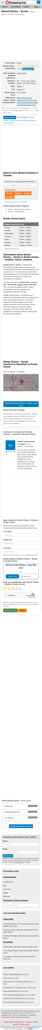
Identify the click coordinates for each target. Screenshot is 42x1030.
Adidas (5, 893)
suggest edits (17, 110)
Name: (5, 841)
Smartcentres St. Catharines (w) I (19, 987)
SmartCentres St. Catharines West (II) (19, 982)
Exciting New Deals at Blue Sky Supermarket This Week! (21, 937)
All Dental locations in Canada (15, 202)
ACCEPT (30, 1029)
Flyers (26, 7)
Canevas (11, 978)
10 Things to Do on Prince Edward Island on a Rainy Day (19, 957)
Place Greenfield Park (15, 991)
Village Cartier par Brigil (16, 974)
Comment (7, 548)
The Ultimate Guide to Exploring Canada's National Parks (21, 951)
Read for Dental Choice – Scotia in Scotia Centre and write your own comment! (19, 120)
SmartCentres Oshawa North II (18, 998)
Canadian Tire (8, 882)
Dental (19, 63)
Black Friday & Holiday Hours (14, 1022)
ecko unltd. (7, 889)
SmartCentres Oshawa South (18, 1002)
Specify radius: (10, 190)
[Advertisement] (21, 38)
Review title (7, 540)
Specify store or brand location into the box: (20, 181)
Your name (7, 531)
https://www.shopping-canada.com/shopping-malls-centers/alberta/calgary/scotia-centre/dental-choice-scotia (27, 101)
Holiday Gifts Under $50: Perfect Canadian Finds (20, 947)
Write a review (27, 69)
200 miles (9, 197)
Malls (5, 7)
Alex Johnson (25, 108)
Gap (4, 885)
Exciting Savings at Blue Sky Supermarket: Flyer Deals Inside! (20, 931)
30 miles (18, 193)
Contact (29, 1022)
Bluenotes (6, 896)
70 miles (27, 193)
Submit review (11, 610)
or (21, 568)
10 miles (9, 193)
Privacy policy (19, 862)
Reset (23, 610)
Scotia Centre (21, 73)
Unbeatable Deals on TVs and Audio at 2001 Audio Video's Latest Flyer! (21, 925)
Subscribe (8, 856)
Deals (36, 7)
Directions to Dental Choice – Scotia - (21, 404)
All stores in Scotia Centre (20, 826)
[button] (21, 382)
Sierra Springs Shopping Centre (19, 995)
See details (36, 1029)
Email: (5, 849)
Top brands (16, 7)
